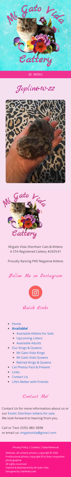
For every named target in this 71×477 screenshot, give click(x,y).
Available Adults (28, 343)
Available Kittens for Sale (35, 333)
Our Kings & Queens (27, 348)
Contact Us (20, 377)
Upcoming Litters (29, 338)
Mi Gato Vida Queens (32, 357)
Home (16, 324)
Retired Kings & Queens (33, 362)
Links (16, 372)
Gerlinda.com (28, 471)
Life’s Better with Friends (30, 381)
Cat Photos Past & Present (31, 367)
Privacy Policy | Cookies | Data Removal (36, 447)
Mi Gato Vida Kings (30, 353)
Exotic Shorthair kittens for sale (31, 413)
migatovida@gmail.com (38, 432)
